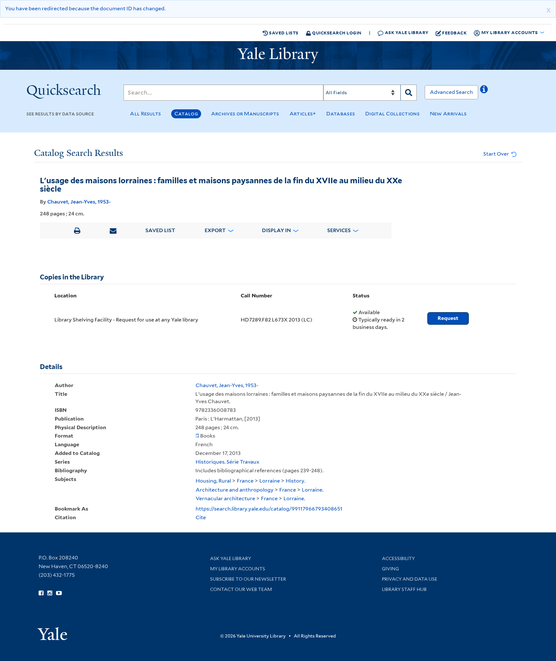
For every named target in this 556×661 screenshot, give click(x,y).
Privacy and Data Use (409, 579)
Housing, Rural (213, 481)
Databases (340, 114)
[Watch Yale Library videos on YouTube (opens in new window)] (59, 593)
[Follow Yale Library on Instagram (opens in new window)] (49, 593)
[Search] (409, 93)
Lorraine (269, 481)
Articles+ (303, 114)
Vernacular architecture (225, 498)
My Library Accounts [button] (509, 32)
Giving (390, 568)
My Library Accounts (237, 568)
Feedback (454, 33)
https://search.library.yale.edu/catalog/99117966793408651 (269, 509)
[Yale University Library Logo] (278, 55)
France (245, 481)
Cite (201, 517)
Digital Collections (392, 114)
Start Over (496, 154)
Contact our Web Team (241, 589)
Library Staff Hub (404, 589)
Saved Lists (283, 33)
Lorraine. (312, 490)
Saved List (160, 230)
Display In (276, 230)
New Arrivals (448, 114)
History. (295, 481)
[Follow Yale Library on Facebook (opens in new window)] (41, 593)
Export (215, 230)
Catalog (186, 114)
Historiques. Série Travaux (227, 462)
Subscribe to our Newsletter (248, 579)
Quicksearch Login (336, 33)
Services (339, 230)
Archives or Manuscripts (245, 114)
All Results (145, 114)
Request (448, 318)
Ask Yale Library (406, 32)
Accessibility (398, 558)
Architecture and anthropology (234, 490)
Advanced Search (451, 92)
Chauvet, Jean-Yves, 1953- (79, 202)
